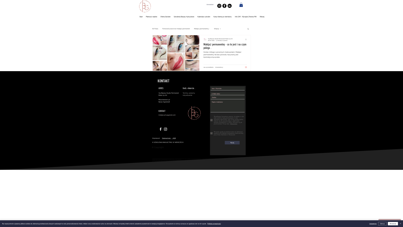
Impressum (156, 138)
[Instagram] (219, 6)
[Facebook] (224, 6)
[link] (241, 5)
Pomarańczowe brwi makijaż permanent (176, 29)
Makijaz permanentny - (202, 29)
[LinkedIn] (230, 6)
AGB (173, 138)
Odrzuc (382, 224)
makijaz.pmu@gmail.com (167, 115)
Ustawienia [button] (373, 224)
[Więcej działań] (246, 39)
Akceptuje (393, 224)
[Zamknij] (400, 223)
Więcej (216, 29)
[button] (248, 29)
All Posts (155, 29)
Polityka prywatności (214, 224)
